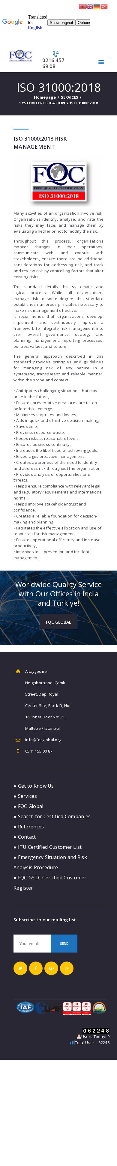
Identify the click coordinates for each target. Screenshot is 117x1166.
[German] (96, 6)
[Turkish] (104, 6)
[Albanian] (82, 6)
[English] (89, 6)
